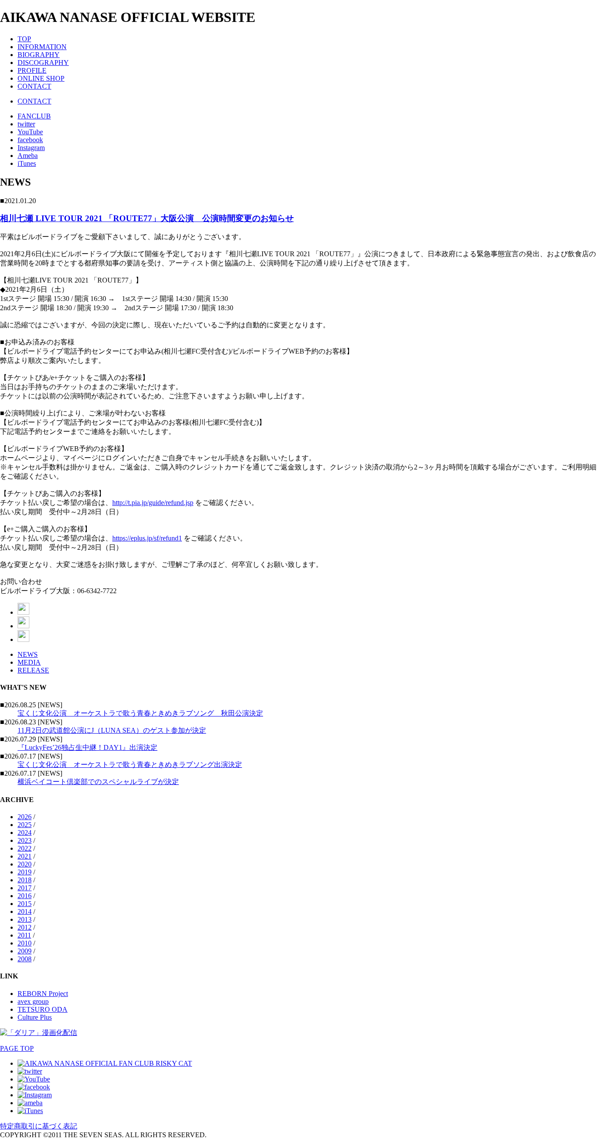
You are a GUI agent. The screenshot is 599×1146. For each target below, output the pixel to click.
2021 (25, 856)
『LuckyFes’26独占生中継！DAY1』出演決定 (87, 747)
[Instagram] (35, 1095)
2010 (25, 943)
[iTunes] (30, 1110)
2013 (25, 919)
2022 (25, 848)
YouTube (30, 132)
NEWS (28, 654)
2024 (25, 832)
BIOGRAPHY (39, 54)
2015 (25, 903)
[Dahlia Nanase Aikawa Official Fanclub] (105, 1063)
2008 (25, 959)
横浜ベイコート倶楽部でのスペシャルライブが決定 (98, 781)
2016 (25, 895)
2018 (25, 880)
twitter (26, 124)
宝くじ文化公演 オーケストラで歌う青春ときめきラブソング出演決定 (130, 764)
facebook (30, 139)
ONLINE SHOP (41, 78)
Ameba (28, 155)
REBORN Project (43, 993)
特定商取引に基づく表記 (38, 1126)
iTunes (27, 163)
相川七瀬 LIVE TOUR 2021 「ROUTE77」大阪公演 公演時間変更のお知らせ (147, 218)
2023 (25, 840)
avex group (33, 1001)
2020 (25, 864)
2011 (24, 935)
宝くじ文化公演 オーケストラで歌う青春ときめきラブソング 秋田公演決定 (140, 713)
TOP (24, 39)
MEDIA (29, 662)
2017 (25, 888)
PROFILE (32, 70)
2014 (25, 911)
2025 (25, 824)
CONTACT (34, 86)
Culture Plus (35, 1017)
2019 (25, 872)
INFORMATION (42, 46)
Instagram (31, 147)
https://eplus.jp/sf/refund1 (147, 538)
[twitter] (30, 1071)
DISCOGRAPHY (43, 62)
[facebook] (34, 1087)
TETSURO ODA (43, 1009)
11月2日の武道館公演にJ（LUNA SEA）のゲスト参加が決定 (112, 730)
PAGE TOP (17, 1048)
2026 (25, 816)
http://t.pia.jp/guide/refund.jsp (152, 502)
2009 (25, 951)
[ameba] (30, 1103)
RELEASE (33, 670)
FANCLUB (34, 116)
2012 (25, 927)
